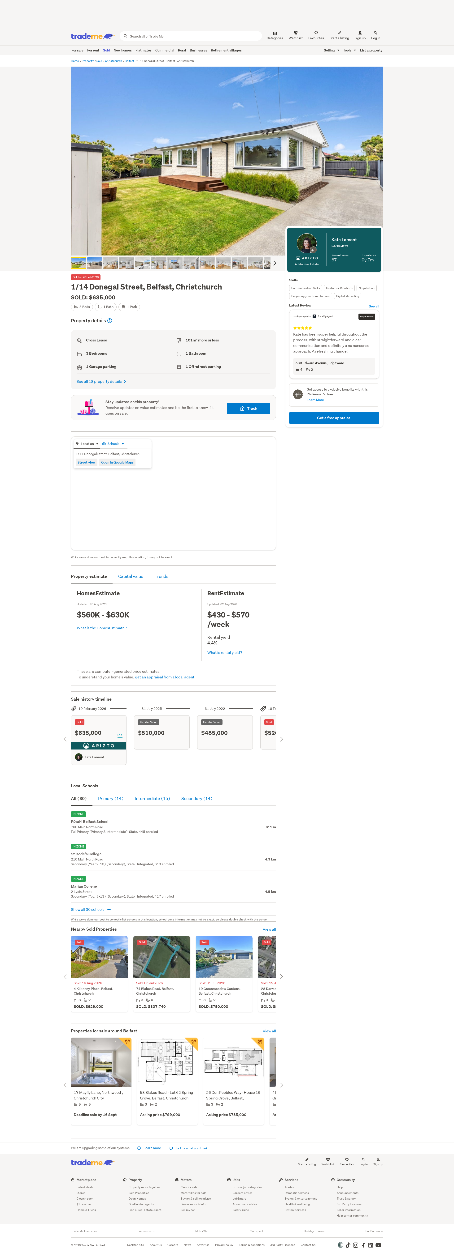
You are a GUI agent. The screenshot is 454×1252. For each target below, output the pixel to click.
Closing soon (85, 1199)
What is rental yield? (224, 652)
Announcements (347, 1193)
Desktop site (135, 1245)
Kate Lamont (94, 757)
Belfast (130, 61)
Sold (106, 50)
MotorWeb (202, 1231)
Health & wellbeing (297, 1204)
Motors (186, 1179)
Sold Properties (139, 1193)
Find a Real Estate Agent (145, 1210)
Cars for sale (189, 1187)
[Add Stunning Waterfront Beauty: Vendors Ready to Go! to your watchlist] (124, 1044)
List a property (371, 50)
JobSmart (239, 1199)
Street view (87, 462)
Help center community (352, 1216)
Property (88, 61)
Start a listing (307, 1164)
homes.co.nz (146, 1231)
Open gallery (229, 248)
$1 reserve (84, 1204)
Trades (289, 1187)
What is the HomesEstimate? (102, 627)
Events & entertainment (301, 1199)
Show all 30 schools (88, 909)
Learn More (315, 399)
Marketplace (86, 1179)
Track (252, 408)
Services (291, 1179)
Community (346, 1179)
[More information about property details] (110, 321)
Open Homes (137, 1199)
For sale (77, 50)
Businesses (198, 50)
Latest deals (85, 1187)
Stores (81, 1193)
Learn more (152, 1148)
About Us (156, 1245)
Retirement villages (226, 50)
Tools (347, 50)
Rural (182, 50)
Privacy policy (224, 1245)
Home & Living (86, 1210)
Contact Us (308, 1245)
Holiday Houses (314, 1231)
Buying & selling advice (196, 1199)
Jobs (236, 1179)
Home (75, 61)
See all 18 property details (99, 381)
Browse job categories (247, 1187)
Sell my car (188, 1210)
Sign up (360, 38)
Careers (172, 1245)
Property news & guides (144, 1187)
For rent (93, 50)
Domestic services (297, 1193)
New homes (123, 50)
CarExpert (256, 1231)
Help (340, 1187)
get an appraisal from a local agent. (165, 676)
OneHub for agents (141, 1204)
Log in (375, 38)
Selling (330, 50)
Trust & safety (346, 1199)
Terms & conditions (252, 1245)
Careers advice (243, 1193)
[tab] (87, 444)
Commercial (164, 50)
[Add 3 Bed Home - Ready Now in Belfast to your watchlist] (191, 1044)
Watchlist (328, 1164)
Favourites (347, 1164)
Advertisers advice (245, 1204)
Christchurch (114, 61)
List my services (295, 1210)
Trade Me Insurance (84, 1231)
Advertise (203, 1245)
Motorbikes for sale (193, 1193)
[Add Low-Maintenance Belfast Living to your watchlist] (257, 1044)
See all (374, 306)
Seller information (349, 1210)
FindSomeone (374, 1231)
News (187, 1245)
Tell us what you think (191, 1148)
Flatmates (143, 50)
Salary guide (241, 1210)
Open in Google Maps (117, 462)
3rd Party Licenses (349, 1204)
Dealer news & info (193, 1204)
